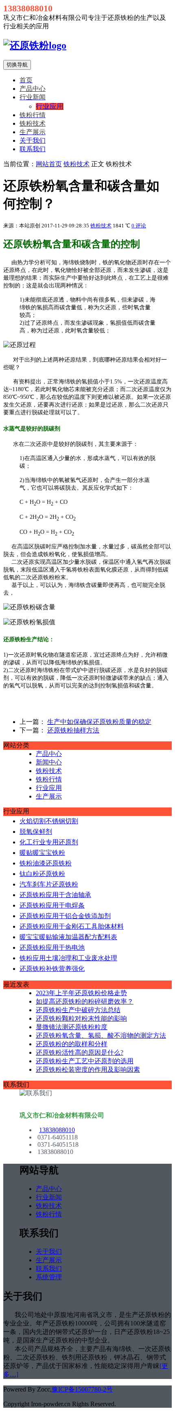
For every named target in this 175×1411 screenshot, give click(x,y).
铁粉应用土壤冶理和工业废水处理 (68, 958)
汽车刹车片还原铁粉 (49, 884)
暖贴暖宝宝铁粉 (42, 852)
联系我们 (33, 149)
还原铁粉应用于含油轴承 (55, 894)
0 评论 (138, 226)
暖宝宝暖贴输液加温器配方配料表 (68, 937)
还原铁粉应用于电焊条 (52, 905)
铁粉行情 (49, 779)
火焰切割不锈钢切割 (49, 821)
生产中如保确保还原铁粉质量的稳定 (99, 721)
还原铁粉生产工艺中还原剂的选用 (84, 1061)
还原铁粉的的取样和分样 (71, 1044)
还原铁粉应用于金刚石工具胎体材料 (72, 926)
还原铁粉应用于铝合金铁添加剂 (65, 915)
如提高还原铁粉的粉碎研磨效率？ (84, 1001)
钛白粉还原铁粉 (42, 873)
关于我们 (33, 140)
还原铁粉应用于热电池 (52, 947)
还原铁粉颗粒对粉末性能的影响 (81, 1018)
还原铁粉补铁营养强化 (52, 968)
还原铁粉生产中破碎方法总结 (78, 1009)
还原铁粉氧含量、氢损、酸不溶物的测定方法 (101, 1035)
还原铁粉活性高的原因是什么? (79, 1052)
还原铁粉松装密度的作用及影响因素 (88, 1069)
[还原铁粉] (34, 45)
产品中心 (49, 753)
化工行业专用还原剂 (49, 842)
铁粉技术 (76, 164)
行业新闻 (49, 1197)
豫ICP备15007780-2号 (82, 1389)
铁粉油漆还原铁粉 (46, 863)
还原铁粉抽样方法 (73, 730)
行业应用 (49, 787)
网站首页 (49, 164)
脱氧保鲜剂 (36, 831)
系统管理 (49, 1277)
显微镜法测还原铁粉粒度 (71, 1026)
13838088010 (57, 1129)
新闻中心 (49, 762)
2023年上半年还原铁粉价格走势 (81, 992)
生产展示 (49, 796)
